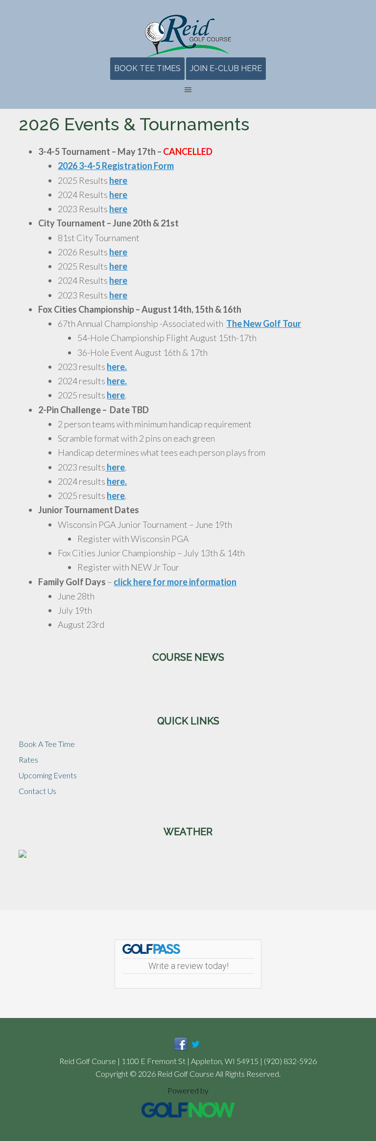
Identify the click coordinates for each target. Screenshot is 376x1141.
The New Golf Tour (263, 323)
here (118, 180)
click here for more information (175, 581)
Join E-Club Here (226, 68)
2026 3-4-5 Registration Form (116, 165)
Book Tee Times (147, 68)
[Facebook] (181, 1047)
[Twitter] (195, 1047)
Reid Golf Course (188, 36)
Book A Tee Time (47, 743)
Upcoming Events (48, 775)
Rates (28, 759)
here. (117, 366)
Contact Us (37, 790)
